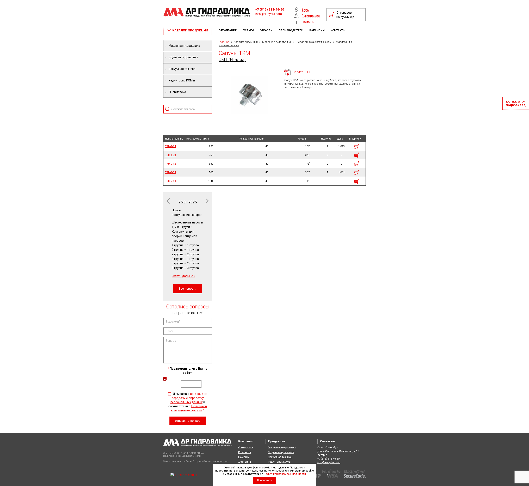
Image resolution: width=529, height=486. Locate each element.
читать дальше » (183, 276)
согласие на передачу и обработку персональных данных (188, 398)
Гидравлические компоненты (313, 41)
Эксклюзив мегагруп (215, 461)
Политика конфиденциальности (182, 456)
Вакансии (317, 30)
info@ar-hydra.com (268, 14)
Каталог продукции (246, 41)
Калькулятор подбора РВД (516, 103)
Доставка (244, 461)
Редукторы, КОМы (279, 461)
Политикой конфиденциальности (285, 473)
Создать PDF (302, 72)
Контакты (338, 30)
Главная (224, 41)
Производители (291, 30)
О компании (228, 30)
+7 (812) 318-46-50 (269, 9)
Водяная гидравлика (281, 452)
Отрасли (266, 30)
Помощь (243, 457)
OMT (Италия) (232, 59)
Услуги (248, 30)
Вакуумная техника (280, 457)
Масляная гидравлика (276, 41)
